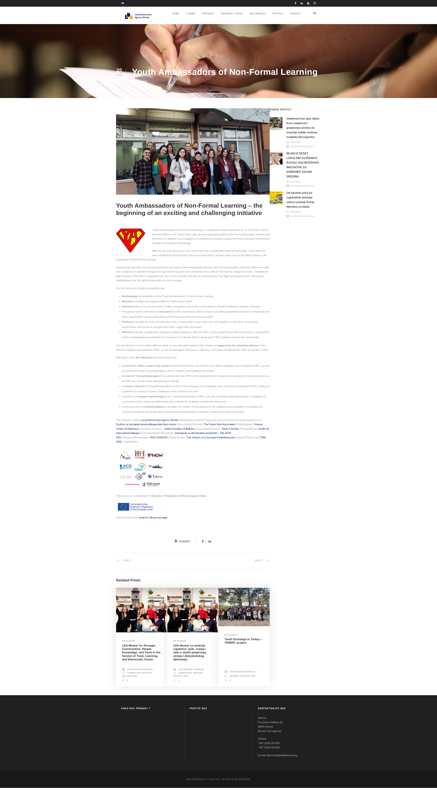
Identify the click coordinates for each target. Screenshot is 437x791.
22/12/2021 (231, 635)
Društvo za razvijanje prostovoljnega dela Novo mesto (146, 424)
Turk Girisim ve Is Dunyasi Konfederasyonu (210, 437)
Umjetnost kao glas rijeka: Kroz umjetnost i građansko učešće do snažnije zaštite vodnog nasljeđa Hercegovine (303, 128)
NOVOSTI (277, 13)
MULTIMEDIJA (258, 13)
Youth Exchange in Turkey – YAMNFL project (243, 641)
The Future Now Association (219, 424)
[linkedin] (302, 3)
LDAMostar (133, 673)
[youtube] (308, 3)
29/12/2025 (128, 641)
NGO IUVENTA (159, 437)
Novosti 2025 (129, 676)
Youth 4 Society (230, 428)
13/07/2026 (296, 212)
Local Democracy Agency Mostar (159, 420)
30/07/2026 (296, 142)
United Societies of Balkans (179, 428)
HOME (175, 13)
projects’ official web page (153, 517)
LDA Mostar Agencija (140, 669)
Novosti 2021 (248, 676)
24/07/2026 (296, 182)
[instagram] (315, 3)
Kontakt (295, 13)
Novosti (147, 673)
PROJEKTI (208, 13)
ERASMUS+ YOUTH (232, 13)
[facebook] (295, 3)
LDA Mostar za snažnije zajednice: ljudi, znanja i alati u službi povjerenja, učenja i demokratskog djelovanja (190, 652)
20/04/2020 (141, 81)
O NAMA (190, 13)
